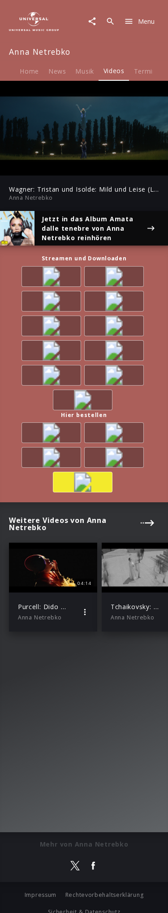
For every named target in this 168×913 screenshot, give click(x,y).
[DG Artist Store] (84, 484)
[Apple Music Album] (53, 278)
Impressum (40, 895)
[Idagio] (53, 377)
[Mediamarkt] (115, 434)
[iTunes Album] (115, 303)
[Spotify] (115, 278)
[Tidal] (53, 352)
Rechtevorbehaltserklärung (104, 895)
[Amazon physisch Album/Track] (53, 434)
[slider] (55, 166)
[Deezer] (53, 303)
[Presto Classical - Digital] (115, 327)
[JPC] (115, 459)
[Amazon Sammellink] (53, 327)
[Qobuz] (115, 377)
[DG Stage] (84, 401)
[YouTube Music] (115, 352)
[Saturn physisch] (53, 459)
